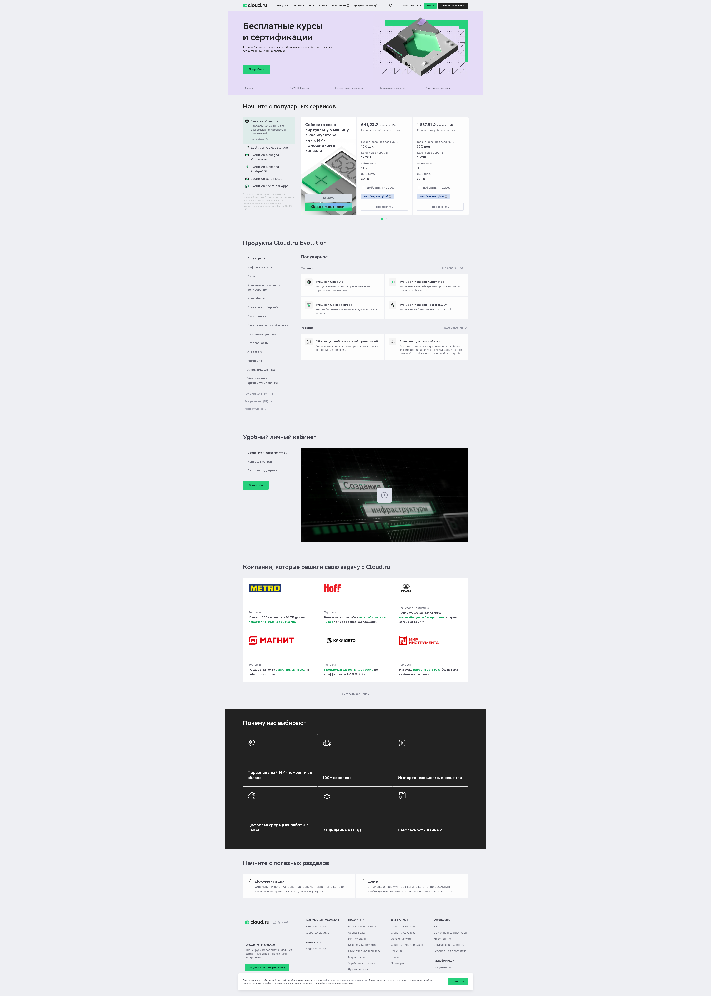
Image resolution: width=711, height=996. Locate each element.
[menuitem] (269, 130)
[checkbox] (363, 187)
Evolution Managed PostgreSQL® (423, 304)
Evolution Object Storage (334, 304)
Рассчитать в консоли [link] (331, 206)
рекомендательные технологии (350, 980)
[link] (257, 922)
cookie (326, 980)
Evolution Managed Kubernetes (421, 282)
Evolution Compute (329, 282)
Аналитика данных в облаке (419, 341)
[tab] (265, 87)
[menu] (269, 153)
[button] (391, 5)
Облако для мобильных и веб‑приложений (347, 341)
